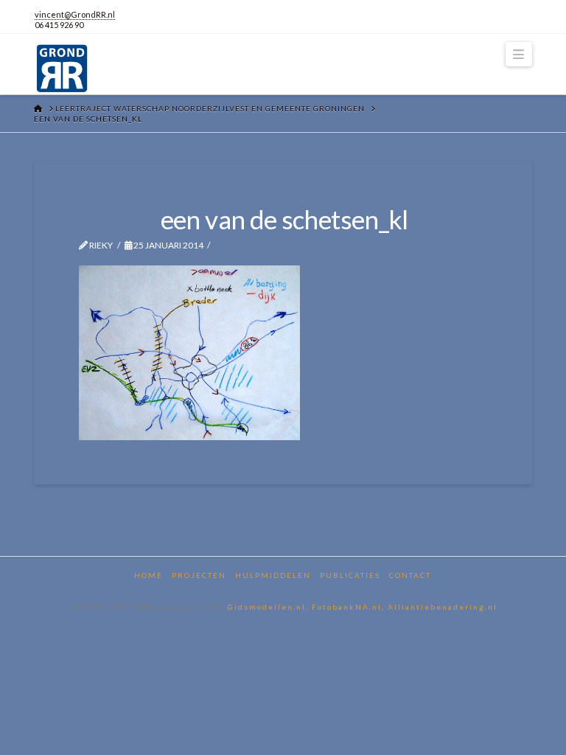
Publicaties (350, 575)
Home (148, 575)
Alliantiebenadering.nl (442, 606)
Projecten (199, 575)
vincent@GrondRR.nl (75, 14)
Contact (410, 575)
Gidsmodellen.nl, (270, 606)
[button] (519, 54)
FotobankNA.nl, (350, 606)
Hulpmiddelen (273, 575)
